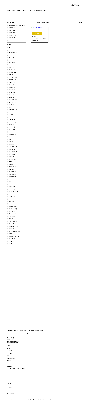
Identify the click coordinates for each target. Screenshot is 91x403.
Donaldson (13, 99)
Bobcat (11, 67)
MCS (11, 169)
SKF (11, 218)
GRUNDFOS (13, 122)
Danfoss (12, 87)
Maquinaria (12, 35)
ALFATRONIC (13, 50)
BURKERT (12, 72)
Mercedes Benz (13, 174)
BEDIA (11, 65)
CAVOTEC (12, 79)
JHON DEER (13, 146)
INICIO (8, 345)
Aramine (12, 55)
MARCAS (9, 360)
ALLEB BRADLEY (14, 52)
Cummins (12, 82)
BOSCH (12, 69)
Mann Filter (13, 166)
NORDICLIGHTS (13, 186)
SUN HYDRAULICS (14, 231)
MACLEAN (12, 161)
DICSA (11, 94)
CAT (11, 74)
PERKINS (12, 204)
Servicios (12, 37)
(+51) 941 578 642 (75, 5)
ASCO (11, 60)
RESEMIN (13, 209)
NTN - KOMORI (13, 191)
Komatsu (12, 149)
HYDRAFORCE (13, 132)
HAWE (11, 124)
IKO (11, 141)
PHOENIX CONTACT (14, 206)
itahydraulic (12, 144)
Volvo (11, 241)
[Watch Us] (12, 397)
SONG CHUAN (13, 221)
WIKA (11, 243)
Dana (11, 84)
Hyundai (12, 137)
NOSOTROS (9, 353)
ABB (11, 47)
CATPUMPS (13, 77)
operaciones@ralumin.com (12, 342)
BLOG (8, 355)
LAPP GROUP (13, 154)
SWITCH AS (35, 40)
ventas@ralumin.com (14, 341)
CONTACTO (9, 350)
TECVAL (12, 233)
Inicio (2, 15)
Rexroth (12, 211)
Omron (11, 194)
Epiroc (12, 107)
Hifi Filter (12, 127)
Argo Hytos (12, 57)
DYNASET (12, 102)
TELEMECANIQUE (14, 236)
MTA (11, 181)
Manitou (12, 164)
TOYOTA (12, 238)
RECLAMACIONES (11, 358)
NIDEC (11, 184)
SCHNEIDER (13, 216)
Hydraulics (12, 134)
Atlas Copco (13, 62)
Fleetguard (13, 109)
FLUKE (11, 112)
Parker (12, 199)
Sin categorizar (13, 40)
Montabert (13, 179)
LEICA (11, 156)
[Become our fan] (9, 397)
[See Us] (15, 397)
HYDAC (12, 129)
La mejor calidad (9, 366)
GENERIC (12, 114)
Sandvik (12, 213)
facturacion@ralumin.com (12, 343)
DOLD (11, 97)
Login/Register (82, 5)
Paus (11, 201)
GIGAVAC (12, 117)
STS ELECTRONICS (14, 226)
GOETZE (12, 119)
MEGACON (12, 171)
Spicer (11, 223)
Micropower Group (14, 176)
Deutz (12, 92)
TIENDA (8, 348)
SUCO (11, 228)
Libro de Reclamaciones (11, 393)
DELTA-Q (12, 89)
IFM (11, 139)
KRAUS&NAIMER (14, 151)
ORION (12, 196)
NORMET (12, 189)
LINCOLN (12, 159)
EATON (11, 104)
